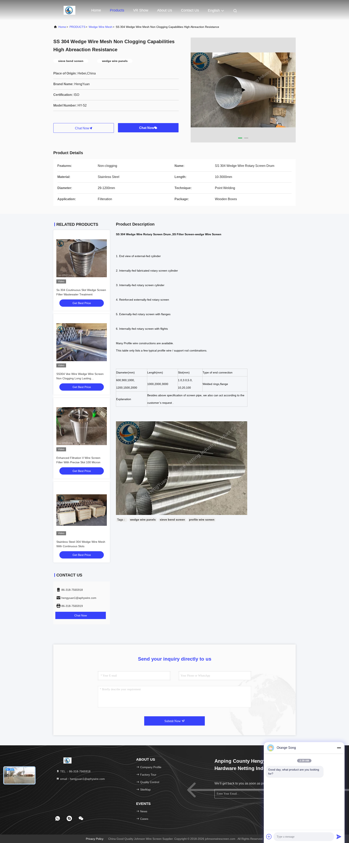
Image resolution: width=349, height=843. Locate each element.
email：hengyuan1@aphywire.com (82, 778)
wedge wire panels (143, 519)
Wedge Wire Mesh (100, 26)
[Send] (339, 836)
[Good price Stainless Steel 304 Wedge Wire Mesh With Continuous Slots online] (81, 510)
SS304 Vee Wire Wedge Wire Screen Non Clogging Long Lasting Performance (80, 378)
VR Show (140, 10)
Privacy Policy (94, 838)
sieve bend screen (172, 519)
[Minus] (338, 747)
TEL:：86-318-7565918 (74, 771)
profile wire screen (201, 519)
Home (96, 10)
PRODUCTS (77, 26)
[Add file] (269, 836)
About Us (164, 10)
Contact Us (190, 10)
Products (117, 10)
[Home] (69, 10)
